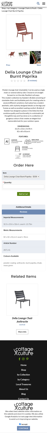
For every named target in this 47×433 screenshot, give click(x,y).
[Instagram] (23, 359)
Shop (23, 370)
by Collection (23, 374)
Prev (8, 65)
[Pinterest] (27, 359)
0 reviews (32, 81)
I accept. (24, 424)
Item (5, 173)
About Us (23, 389)
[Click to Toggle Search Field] (38, 3)
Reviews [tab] (23, 212)
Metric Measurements (13, 230)
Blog (23, 394)
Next (39, 65)
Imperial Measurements (14, 217)
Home (23, 365)
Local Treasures (23, 384)
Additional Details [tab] (23, 207)
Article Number (10, 243)
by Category (23, 379)
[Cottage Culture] (23, 352)
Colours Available (11, 256)
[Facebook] (19, 359)
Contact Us (23, 399)
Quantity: (7, 183)
